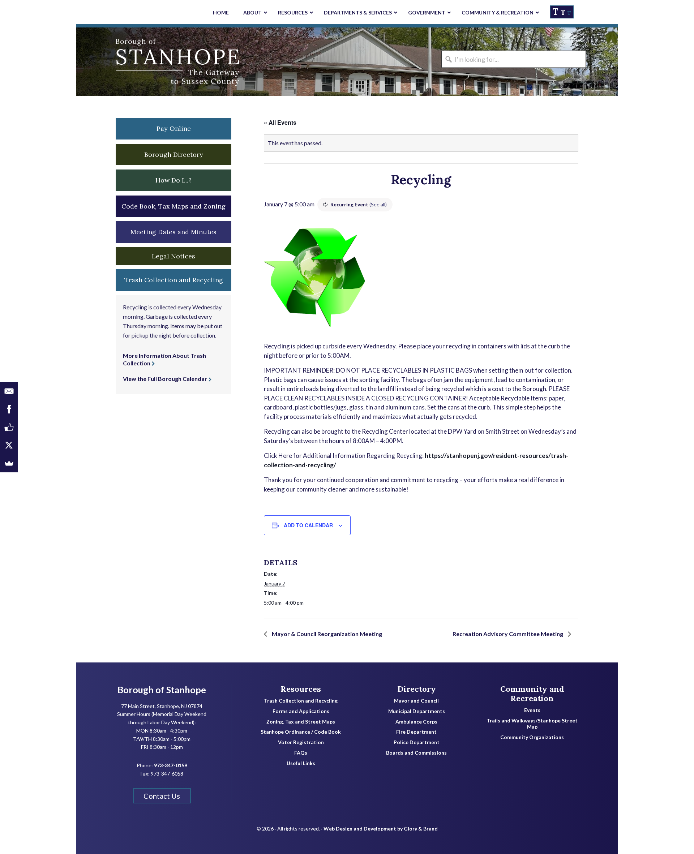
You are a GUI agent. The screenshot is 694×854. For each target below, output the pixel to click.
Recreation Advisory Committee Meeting (508, 633)
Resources (300, 689)
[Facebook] (9, 409)
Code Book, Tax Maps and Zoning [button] (173, 206)
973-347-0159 (170, 765)
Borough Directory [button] (173, 154)
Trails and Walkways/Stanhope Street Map (532, 724)
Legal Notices (173, 256)
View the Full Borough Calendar (165, 378)
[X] (9, 445)
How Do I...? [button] (173, 180)
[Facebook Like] (9, 427)
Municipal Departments (416, 711)
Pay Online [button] (174, 128)
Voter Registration (301, 742)
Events (532, 710)
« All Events (280, 122)
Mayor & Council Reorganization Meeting (326, 633)
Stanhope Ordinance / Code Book (301, 732)
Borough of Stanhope (130, 61)
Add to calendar (308, 525)
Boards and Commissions (416, 753)
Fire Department (416, 732)
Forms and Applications (301, 711)
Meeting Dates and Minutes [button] (173, 232)
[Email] (9, 391)
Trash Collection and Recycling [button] (173, 280)
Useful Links (301, 763)
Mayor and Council (416, 701)
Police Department (417, 742)
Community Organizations (532, 737)
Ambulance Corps (416, 722)
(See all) (378, 204)
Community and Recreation (532, 693)
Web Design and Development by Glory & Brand (381, 828)
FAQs (300, 753)
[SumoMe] (9, 463)
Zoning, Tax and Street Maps (300, 722)
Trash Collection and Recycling (301, 701)
